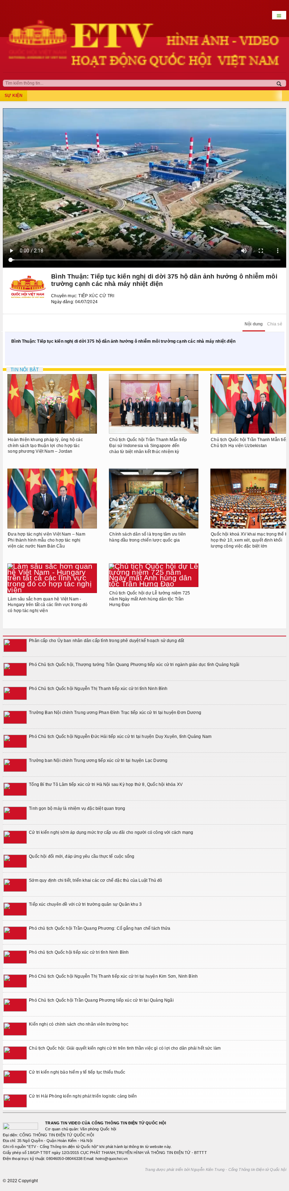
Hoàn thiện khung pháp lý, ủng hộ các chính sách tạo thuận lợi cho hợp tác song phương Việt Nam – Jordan (45, 445)
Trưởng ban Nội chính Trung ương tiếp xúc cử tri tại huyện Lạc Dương (98, 760)
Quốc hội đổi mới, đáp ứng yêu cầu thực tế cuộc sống (81, 856)
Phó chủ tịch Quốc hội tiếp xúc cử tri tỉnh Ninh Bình (79, 952)
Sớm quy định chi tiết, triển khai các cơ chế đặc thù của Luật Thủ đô (95, 880)
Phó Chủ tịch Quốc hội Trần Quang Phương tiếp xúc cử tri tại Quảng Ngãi (101, 1000)
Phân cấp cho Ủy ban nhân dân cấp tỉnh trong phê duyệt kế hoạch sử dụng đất (106, 640)
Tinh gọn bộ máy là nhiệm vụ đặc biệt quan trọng (77, 808)
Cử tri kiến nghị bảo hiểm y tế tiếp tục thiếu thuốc (77, 1072)
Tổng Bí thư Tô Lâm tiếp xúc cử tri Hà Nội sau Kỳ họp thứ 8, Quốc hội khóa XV (106, 784)
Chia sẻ (274, 324)
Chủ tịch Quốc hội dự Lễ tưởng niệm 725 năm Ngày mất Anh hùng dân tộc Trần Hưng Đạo (149, 599)
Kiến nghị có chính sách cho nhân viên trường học (78, 1024)
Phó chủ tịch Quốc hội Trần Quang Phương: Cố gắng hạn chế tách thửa (99, 928)
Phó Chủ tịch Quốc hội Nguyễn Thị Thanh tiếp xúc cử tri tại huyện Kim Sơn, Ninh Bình (113, 976)
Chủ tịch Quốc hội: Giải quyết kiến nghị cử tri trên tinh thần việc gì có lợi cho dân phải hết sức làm (125, 1048)
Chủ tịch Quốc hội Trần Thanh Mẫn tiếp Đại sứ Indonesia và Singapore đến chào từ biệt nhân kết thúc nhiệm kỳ (148, 445)
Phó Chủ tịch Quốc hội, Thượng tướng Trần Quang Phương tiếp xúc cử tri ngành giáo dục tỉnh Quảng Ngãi (134, 664)
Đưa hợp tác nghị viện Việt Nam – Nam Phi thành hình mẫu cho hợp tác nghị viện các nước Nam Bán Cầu (46, 540)
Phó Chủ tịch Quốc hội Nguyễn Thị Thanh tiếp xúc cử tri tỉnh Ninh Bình (98, 688)
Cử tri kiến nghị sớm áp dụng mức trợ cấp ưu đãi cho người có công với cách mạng (111, 832)
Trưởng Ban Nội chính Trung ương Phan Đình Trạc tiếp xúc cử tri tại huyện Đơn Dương (115, 712)
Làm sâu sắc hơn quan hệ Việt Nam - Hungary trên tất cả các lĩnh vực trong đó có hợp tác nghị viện (47, 605)
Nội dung (254, 324)
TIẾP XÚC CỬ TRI (96, 295)
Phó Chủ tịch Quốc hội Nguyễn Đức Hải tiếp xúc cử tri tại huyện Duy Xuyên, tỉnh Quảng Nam (120, 736)
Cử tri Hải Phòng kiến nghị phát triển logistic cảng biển (83, 1096)
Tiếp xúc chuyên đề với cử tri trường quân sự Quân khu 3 (85, 904)
